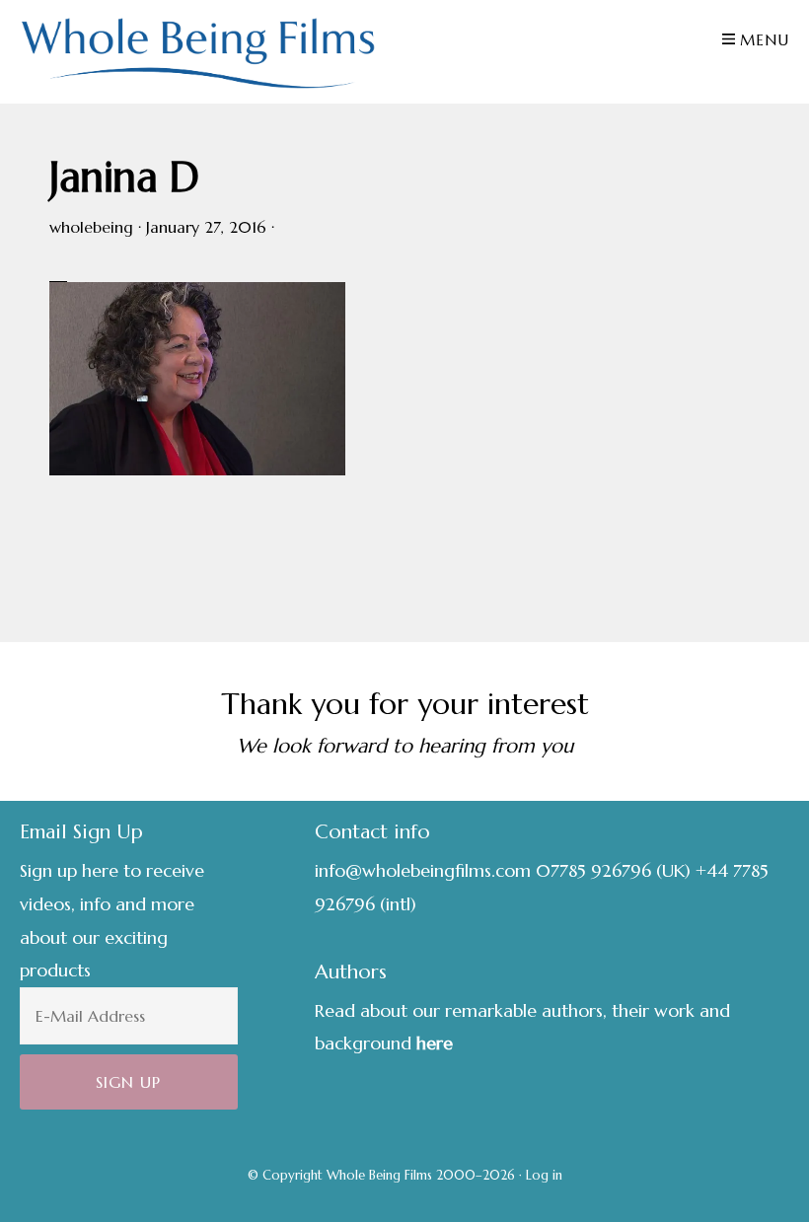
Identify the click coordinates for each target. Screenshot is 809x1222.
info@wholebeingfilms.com (423, 870)
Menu (764, 40)
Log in (544, 1175)
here (434, 1043)
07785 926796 (593, 870)
